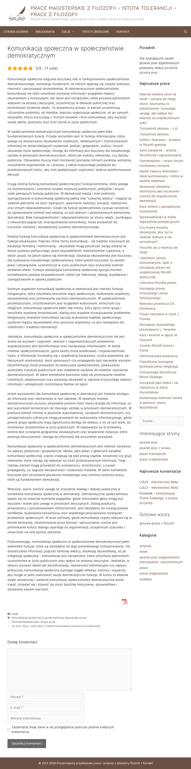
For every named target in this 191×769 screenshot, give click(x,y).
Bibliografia (45, 31)
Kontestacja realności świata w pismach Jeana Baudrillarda (161, 402)
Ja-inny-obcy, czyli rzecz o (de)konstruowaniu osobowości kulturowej (56, 625)
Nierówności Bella (164, 482)
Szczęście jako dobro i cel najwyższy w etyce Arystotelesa (159, 387)
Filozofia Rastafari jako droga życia (33, 621)
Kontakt (123, 31)
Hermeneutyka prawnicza (159, 356)
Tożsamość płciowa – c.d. (159, 128)
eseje (15, 613)
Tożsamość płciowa (154, 134)
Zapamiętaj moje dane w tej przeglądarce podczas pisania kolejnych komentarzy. (63, 729)
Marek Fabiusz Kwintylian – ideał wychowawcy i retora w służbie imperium (161, 176)
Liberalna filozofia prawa (158, 283)
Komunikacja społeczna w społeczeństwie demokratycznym (49, 617)
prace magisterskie (154, 459)
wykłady (146, 579)
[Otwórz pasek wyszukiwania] (185, 31)
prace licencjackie (153, 454)
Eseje (66, 31)
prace (144, 568)
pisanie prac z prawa (155, 448)
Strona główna (16, 31)
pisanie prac (149, 442)
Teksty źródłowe (95, 31)
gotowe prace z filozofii (157, 523)
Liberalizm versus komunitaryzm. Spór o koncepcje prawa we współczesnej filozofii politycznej (156, 267)
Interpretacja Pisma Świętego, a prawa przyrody (159, 498)
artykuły (145, 546)
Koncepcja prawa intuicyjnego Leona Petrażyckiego (154, 293)
